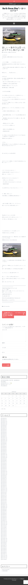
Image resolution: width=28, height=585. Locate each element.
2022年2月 (4, 485)
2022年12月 (4, 471)
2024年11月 (4, 439)
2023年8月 (4, 460)
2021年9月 (4, 492)
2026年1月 (4, 419)
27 (2, 405)
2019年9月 (4, 525)
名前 (3, 342)
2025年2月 (4, 435)
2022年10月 (4, 474)
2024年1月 (4, 453)
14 (5, 400)
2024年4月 (4, 449)
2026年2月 (4, 418)
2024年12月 (4, 438)
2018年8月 (4, 544)
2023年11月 (4, 456)
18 (20, 400)
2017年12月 (4, 555)
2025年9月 (4, 425)
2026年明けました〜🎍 (7, 383)
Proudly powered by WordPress (10, 578)
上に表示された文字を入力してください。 (10, 359)
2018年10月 (4, 541)
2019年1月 (4, 537)
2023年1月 (4, 470)
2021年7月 (4, 495)
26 (24, 403)
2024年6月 (4, 446)
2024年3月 (4, 450)
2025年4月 (4, 432)
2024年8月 (4, 443)
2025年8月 (4, 426)
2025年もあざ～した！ (15, 4)
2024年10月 (4, 440)
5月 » (5, 408)
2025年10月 (4, 424)
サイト (3, 352)
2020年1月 (4, 520)
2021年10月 (4, 491)
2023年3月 (4, 467)
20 (2, 403)
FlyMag (21, 578)
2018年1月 (4, 553)
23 (13, 403)
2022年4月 (4, 482)
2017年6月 (4, 559)
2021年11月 (4, 489)
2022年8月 (4, 477)
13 (2, 400)
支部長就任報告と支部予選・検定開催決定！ (11, 380)
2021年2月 (4, 502)
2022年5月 (4, 481)
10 (16, 398)
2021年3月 (4, 500)
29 (9, 405)
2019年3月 (4, 534)
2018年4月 (4, 549)
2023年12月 (4, 454)
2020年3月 (4, 517)
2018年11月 (4, 539)
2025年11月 (4, 422)
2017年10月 (4, 557)
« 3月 (2, 408)
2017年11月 (4, 556)
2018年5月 (4, 548)
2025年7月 (4, 428)
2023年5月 (4, 464)
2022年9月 (4, 475)
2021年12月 (4, 488)
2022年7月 (4, 478)
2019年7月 (4, 528)
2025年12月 (4, 421)
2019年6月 (4, 530)
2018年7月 (4, 545)
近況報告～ (4, 381)
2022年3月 (4, 484)
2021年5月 (4, 498)
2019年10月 (4, 524)
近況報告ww (4, 385)
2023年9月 (4, 458)
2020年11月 (4, 506)
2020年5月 (4, 514)
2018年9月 (4, 542)
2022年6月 (4, 479)
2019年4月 (4, 532)
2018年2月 (4, 552)
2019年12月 (4, 521)
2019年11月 (4, 523)
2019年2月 (4, 535)
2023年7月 (4, 461)
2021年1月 (4, 503)
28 (5, 405)
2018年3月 (4, 551)
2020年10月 (4, 507)
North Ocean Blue (13, 52)
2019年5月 (4, 531)
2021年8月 (4, 493)
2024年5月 (4, 447)
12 (24, 398)
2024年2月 (4, 451)
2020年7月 (4, 512)
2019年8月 (4, 527)
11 (20, 398)
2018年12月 (4, 538)
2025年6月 (4, 429)
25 (20, 403)
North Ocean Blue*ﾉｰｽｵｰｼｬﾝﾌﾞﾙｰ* (14, 9)
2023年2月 (4, 468)
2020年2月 (4, 518)
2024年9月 (4, 442)
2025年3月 (4, 433)
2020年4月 (4, 516)
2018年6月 (4, 546)
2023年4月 (4, 465)
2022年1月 (4, 486)
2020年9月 (4, 509)
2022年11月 (4, 472)
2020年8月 (4, 510)
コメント (4, 329)
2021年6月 (4, 496)
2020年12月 (4, 504)
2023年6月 (4, 463)
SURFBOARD (5, 570)
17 (16, 400)
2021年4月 (4, 499)
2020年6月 (4, 513)
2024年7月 (4, 444)
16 (13, 400)
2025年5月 (4, 431)
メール (4, 347)
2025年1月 (4, 436)
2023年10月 (4, 457)
